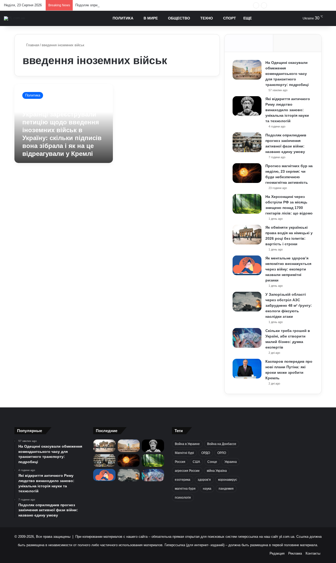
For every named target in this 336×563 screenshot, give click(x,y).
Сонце (212, 462)
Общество (179, 18)
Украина (230, 462)
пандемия (226, 488)
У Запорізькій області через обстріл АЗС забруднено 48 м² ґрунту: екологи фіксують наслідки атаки (288, 305)
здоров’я (204, 480)
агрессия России (187, 471)
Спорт (229, 18)
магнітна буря (185, 488)
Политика (123, 18)
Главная (32, 45)
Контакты (313, 553)
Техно (206, 18)
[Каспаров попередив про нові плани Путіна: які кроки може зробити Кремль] (247, 368)
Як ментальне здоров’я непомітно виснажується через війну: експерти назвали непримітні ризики (288, 269)
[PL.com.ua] (14, 18)
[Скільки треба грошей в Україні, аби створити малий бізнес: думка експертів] (247, 338)
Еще (247, 18)
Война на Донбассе (221, 444)
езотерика (182, 480)
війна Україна (217, 471)
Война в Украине (187, 444)
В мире (151, 18)
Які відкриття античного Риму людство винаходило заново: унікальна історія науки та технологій (287, 110)
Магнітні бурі (184, 453)
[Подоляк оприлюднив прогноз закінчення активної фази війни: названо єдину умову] (247, 142)
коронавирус (227, 480)
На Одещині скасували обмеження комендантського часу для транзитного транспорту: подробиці (287, 73)
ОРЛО (221, 453)
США (196, 462)
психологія (183, 497)
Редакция (277, 553)
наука (207, 488)
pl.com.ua (286, 537)
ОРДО (205, 453)
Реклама (295, 553)
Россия (180, 462)
